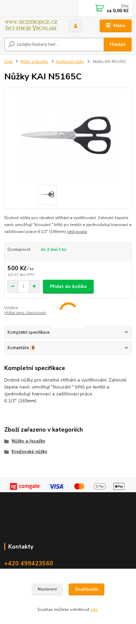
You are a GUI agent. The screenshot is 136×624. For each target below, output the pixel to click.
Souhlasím (86, 589)
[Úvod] (30, 26)
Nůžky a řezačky (34, 61)
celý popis (77, 231)
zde (94, 609)
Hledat (117, 44)
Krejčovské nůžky (70, 61)
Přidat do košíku (68, 286)
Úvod (8, 61)
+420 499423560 (28, 563)
